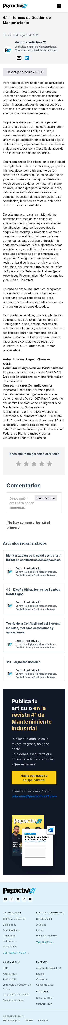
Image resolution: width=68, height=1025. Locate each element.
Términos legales (11, 1020)
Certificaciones (11, 930)
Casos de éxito (44, 984)
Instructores (10, 941)
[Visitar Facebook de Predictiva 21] (5, 899)
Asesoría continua (13, 999)
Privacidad (43, 1020)
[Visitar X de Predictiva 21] (11, 899)
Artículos (41, 924)
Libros (39, 930)
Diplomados (9, 924)
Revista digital (44, 918)
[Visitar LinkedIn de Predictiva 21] (17, 899)
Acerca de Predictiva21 (49, 967)
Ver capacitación (16, 953)
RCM (5, 967)
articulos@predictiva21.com (34, 796)
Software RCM (44, 997)
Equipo (40, 973)
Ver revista (45, 942)
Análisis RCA (10, 973)
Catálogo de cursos (14, 918)
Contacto (41, 979)
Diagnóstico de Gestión (16, 994)
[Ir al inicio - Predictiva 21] (15, 6)
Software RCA (44, 1003)
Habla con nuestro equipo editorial (34, 778)
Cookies (29, 1020)
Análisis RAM (10, 979)
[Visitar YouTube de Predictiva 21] (30, 899)
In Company (10, 946)
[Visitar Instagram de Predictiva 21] (23, 899)
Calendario (9, 935)
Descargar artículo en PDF (25, 72)
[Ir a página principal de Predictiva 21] (19, 891)
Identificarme (45, 498)
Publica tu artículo (46, 935)
